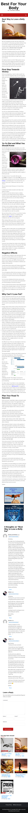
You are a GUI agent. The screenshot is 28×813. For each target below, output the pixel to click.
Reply (10, 589)
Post (7, 750)
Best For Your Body (13, 6)
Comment (5, 700)
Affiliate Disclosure (17, 804)
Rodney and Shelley (12, 534)
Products (3, 792)
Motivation (18, 750)
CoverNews (10, 811)
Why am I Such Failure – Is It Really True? (21, 775)
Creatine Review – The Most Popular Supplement (7, 796)
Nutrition (3, 750)
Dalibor (10, 592)
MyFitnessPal (15, 386)
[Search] (26, 15)
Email (16, 716)
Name (4, 716)
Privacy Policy (9, 804)
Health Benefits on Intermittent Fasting (6, 775)
